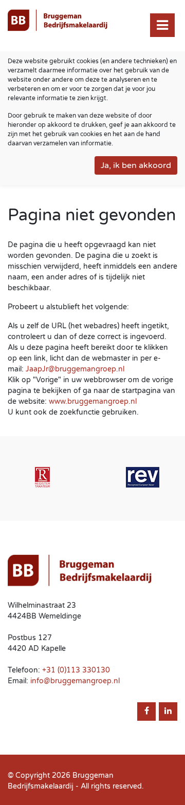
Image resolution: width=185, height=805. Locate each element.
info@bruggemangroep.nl (75, 681)
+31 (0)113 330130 (76, 670)
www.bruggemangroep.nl (93, 401)
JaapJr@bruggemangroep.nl (75, 369)
